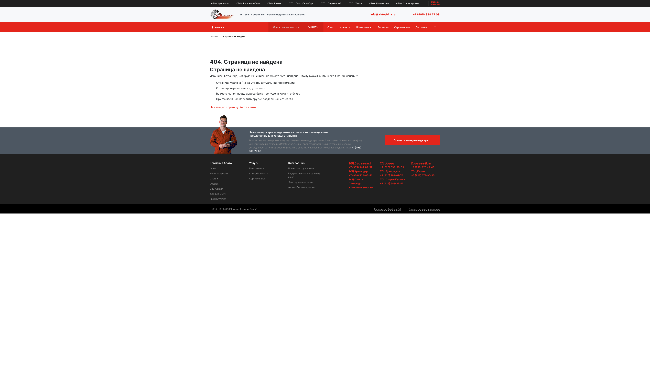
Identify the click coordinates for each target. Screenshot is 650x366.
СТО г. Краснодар (220, 3)
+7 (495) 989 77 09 (426, 14)
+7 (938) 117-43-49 (422, 167)
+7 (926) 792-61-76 (391, 175)
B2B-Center (216, 188)
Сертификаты (402, 27)
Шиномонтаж (364, 27)
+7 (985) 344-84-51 (360, 167)
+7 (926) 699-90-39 (392, 167)
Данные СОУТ (218, 193)
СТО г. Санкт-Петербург (301, 3)
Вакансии (382, 27)
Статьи (214, 178)
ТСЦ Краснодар (358, 171)
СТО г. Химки (355, 3)
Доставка (421, 27)
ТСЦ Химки (387, 163)
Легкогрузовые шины (300, 182)
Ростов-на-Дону (421, 163)
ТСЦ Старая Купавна (392, 179)
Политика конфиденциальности (424, 209)
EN (435, 3)
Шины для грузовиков (301, 168)
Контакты (345, 27)
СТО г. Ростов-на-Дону (248, 3)
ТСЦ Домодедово (390, 171)
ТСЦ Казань (418, 171)
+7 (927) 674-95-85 (423, 175)
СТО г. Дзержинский (331, 3)
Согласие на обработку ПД (387, 209)
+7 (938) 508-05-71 (360, 175)
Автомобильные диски (301, 187)
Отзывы (214, 183)
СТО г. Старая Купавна (407, 3)
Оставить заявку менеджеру (411, 140)
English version (218, 198)
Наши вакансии (219, 173)
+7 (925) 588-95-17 (391, 183)
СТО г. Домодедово (379, 3)
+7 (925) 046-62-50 (361, 187)
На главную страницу (224, 107)
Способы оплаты (258, 173)
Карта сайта (248, 107)
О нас (330, 27)
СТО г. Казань (274, 3)
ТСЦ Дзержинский (360, 163)
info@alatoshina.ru (383, 14)
